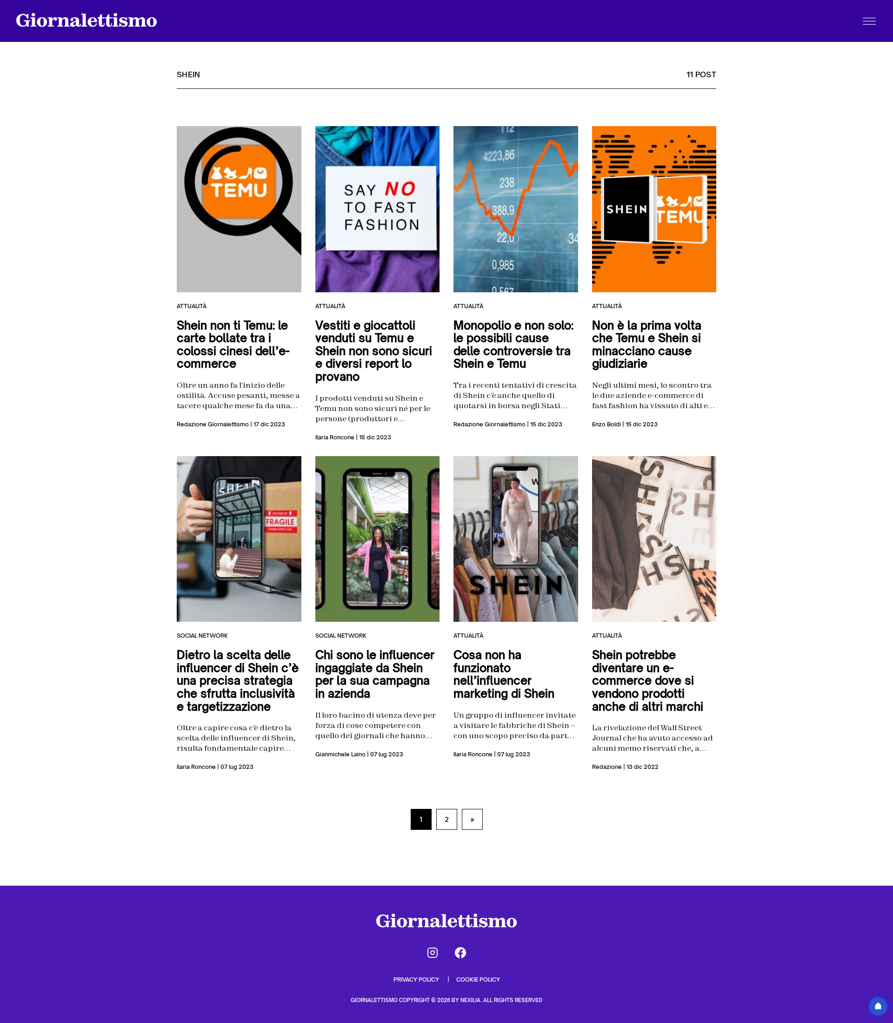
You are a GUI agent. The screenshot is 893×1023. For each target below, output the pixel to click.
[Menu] (869, 21)
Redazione (607, 766)
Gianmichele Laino (340, 754)
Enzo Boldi (606, 424)
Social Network (202, 635)
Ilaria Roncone (334, 437)
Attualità (192, 306)
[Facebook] (460, 952)
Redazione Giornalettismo (213, 424)
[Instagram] (432, 952)
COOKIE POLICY (478, 979)
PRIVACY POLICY (416, 979)
